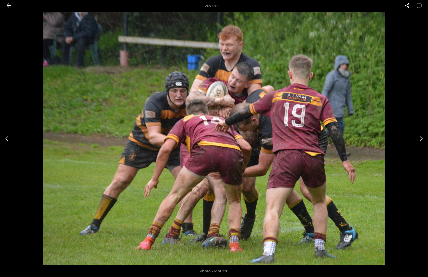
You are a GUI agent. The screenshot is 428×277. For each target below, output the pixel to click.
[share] (407, 5)
